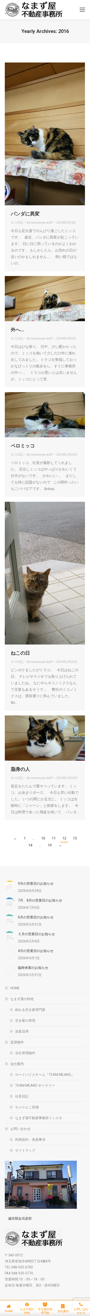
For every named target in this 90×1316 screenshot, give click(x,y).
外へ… (17, 329)
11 (54, 838)
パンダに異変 (25, 214)
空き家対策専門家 (45, 1311)
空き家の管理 (25, 1020)
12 (64, 838)
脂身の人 (20, 769)
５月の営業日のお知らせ (36, 934)
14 (30, 845)
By (40, 222)
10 (43, 838)
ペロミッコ (23, 446)
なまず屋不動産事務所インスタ (38, 1118)
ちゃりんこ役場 (27, 1107)
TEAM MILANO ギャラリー (35, 1085)
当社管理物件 (25, 1053)
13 (75, 838)
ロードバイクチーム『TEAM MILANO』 (44, 1075)
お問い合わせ (20, 1129)
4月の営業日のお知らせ (36, 951)
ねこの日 (20, 653)
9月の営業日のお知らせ (36, 883)
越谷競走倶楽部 (20, 1218)
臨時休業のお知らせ (33, 968)
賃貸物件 (17, 1042)
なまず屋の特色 (22, 999)
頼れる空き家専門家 (30, 1010)
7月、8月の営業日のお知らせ (40, 900)
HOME (15, 988)
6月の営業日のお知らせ (36, 917)
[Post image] (9, 885)
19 (50, 845)
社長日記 (22, 1096)
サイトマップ (25, 1150)
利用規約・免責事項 (30, 1139)
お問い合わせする (81, 1311)
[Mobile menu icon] (82, 10)
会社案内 (17, 1064)
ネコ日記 (17, 222)
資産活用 (22, 1031)
